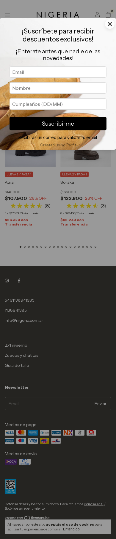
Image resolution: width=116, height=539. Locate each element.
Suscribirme (58, 123)
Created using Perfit (58, 145)
